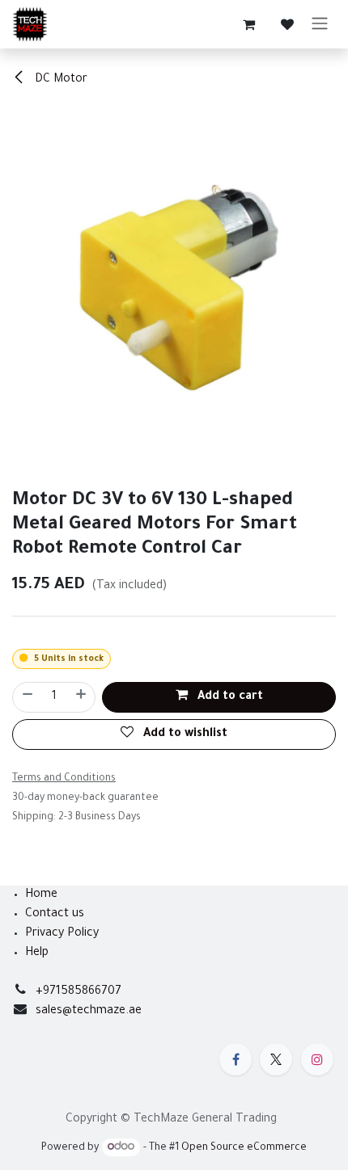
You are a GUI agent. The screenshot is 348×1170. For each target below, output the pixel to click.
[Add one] (81, 697)
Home (41, 895)
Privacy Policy (62, 934)
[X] (276, 1059)
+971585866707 (78, 992)
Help (37, 953)
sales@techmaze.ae (89, 1011)
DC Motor (59, 80)
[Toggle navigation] (319, 24)
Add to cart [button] (228, 697)
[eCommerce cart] (248, 24)
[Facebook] (235, 1059)
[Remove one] (26, 697)
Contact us (54, 914)
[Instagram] (317, 1059)
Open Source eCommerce (244, 1148)
